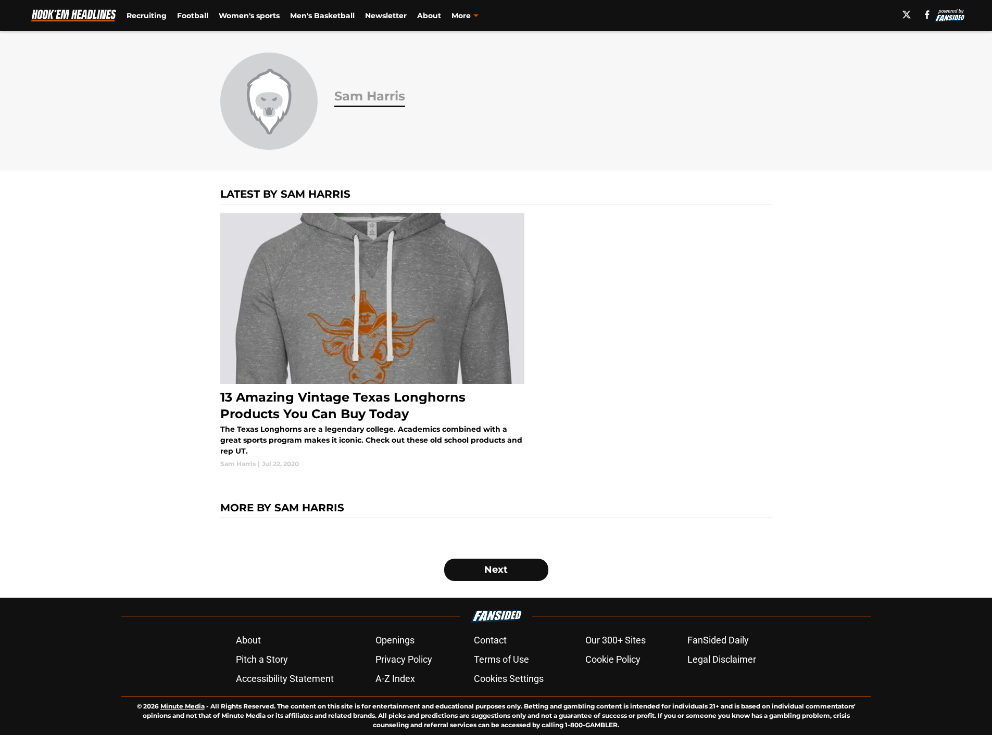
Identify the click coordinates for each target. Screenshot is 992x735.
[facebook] (927, 14)
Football (192, 15)
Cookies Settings (509, 678)
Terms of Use (501, 659)
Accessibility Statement (285, 678)
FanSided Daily (718, 640)
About (429, 15)
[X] (906, 14)
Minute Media (182, 706)
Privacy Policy (403, 659)
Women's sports (249, 15)
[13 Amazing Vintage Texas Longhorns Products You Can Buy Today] (372, 341)
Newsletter (386, 15)
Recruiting (147, 15)
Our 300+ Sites (615, 640)
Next (496, 569)
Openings (395, 640)
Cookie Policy (613, 659)
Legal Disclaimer (721, 659)
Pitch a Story (262, 659)
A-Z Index (395, 678)
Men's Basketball (322, 15)
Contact (490, 640)
